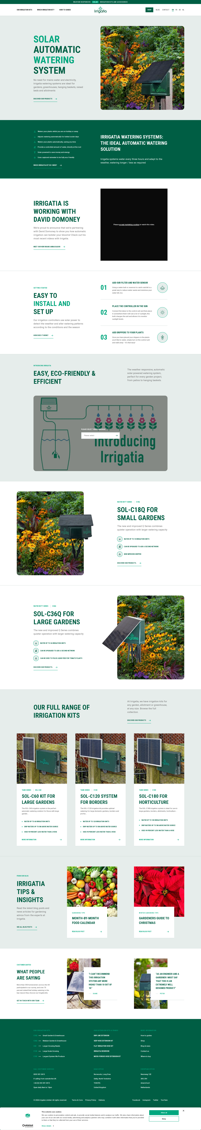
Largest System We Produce (54, 1056)
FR (176, 10)
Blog (158, 10)
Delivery (102, 1100)
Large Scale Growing (51, 1051)
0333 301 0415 (39, 1074)
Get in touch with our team (28, 1001)
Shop (143, 1041)
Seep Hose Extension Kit (103, 1041)
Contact (165, 10)
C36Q (35, 1041)
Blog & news (145, 1046)
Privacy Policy (90, 1100)
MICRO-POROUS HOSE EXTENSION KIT (107, 1056)
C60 (35, 1046)
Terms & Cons (77, 1100)
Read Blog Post (78, 931)
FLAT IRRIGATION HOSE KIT (103, 1046)
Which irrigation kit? (45, 10)
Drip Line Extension (101, 1036)
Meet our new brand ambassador (47, 247)
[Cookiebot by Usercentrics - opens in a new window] (28, 1125)
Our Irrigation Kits (24, 10)
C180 (35, 1056)
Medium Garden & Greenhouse (54, 1041)
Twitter (155, 1100)
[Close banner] (183, 1110)
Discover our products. (126, 563)
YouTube (164, 1100)
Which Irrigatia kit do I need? (45, 165)
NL (183, 10)
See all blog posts (24, 927)
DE (180, 10)
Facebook (136, 1100)
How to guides (65, 10)
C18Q (35, 1036)
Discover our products (43, 99)
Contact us (145, 1051)
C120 (35, 1051)
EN (173, 10)
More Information (29, 840)
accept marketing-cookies (129, 225)
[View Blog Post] (92, 891)
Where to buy (146, 1056)
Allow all (164, 1113)
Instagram (146, 1100)
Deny (164, 1119)
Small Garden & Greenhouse (53, 1036)
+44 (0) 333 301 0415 (42, 1083)
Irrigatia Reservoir (101, 1051)
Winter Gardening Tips (148, 913)
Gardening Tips (78, 913)
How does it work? (41, 335)
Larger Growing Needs (51, 1046)
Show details (46, 1126)
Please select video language (93, 429)
